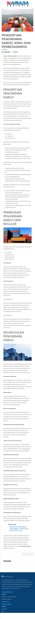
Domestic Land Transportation (9, 596)
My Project (4, 609)
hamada (7, 561)
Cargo (15, 52)
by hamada (6, 52)
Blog (3, 611)
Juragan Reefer (5, 601)
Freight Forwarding (6, 599)
